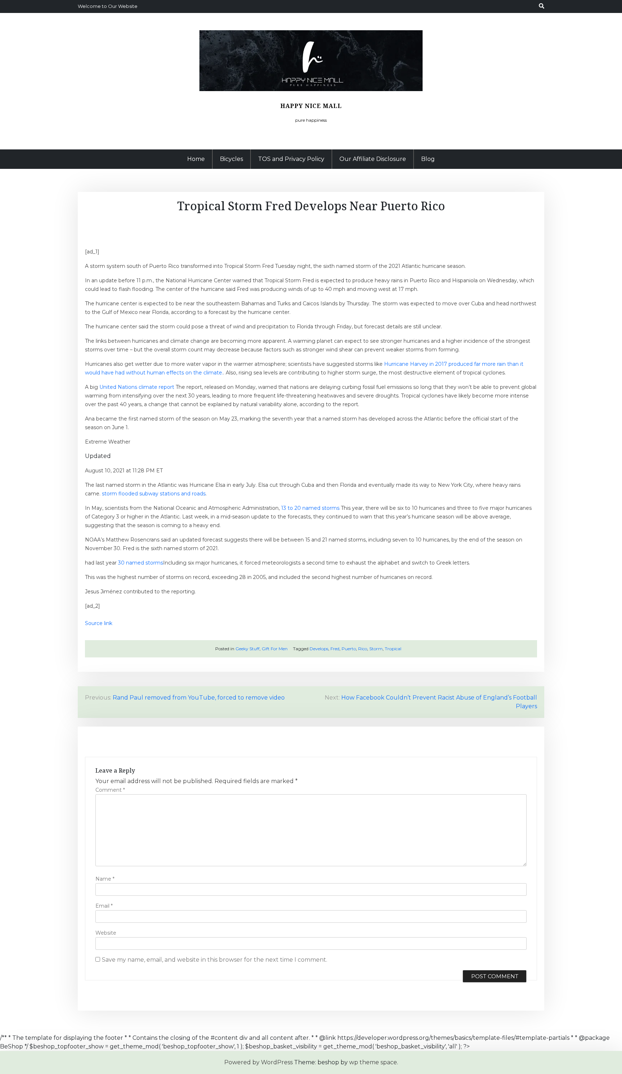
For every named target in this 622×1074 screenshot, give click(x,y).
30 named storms (140, 563)
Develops (319, 648)
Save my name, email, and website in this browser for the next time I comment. (214, 959)
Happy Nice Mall (311, 106)
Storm (376, 648)
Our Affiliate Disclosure (372, 159)
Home (196, 159)
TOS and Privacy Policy (291, 159)
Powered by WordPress (258, 1062)
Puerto (349, 648)
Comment (110, 790)
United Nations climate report (136, 387)
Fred (334, 648)
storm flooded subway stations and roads (154, 493)
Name (104, 879)
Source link (98, 623)
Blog (428, 159)
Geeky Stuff (247, 648)
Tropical (393, 648)
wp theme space (373, 1062)
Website (105, 933)
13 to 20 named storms (310, 508)
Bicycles (231, 159)
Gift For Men (275, 648)
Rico (362, 648)
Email (104, 906)
